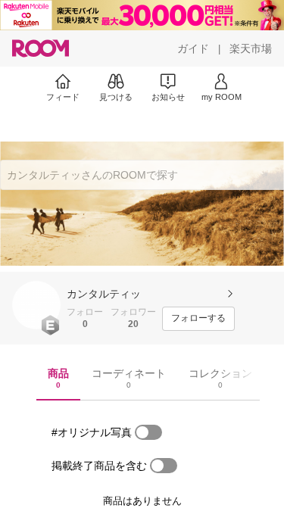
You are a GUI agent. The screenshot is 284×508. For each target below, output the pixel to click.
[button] (36, 305)
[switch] (148, 432)
